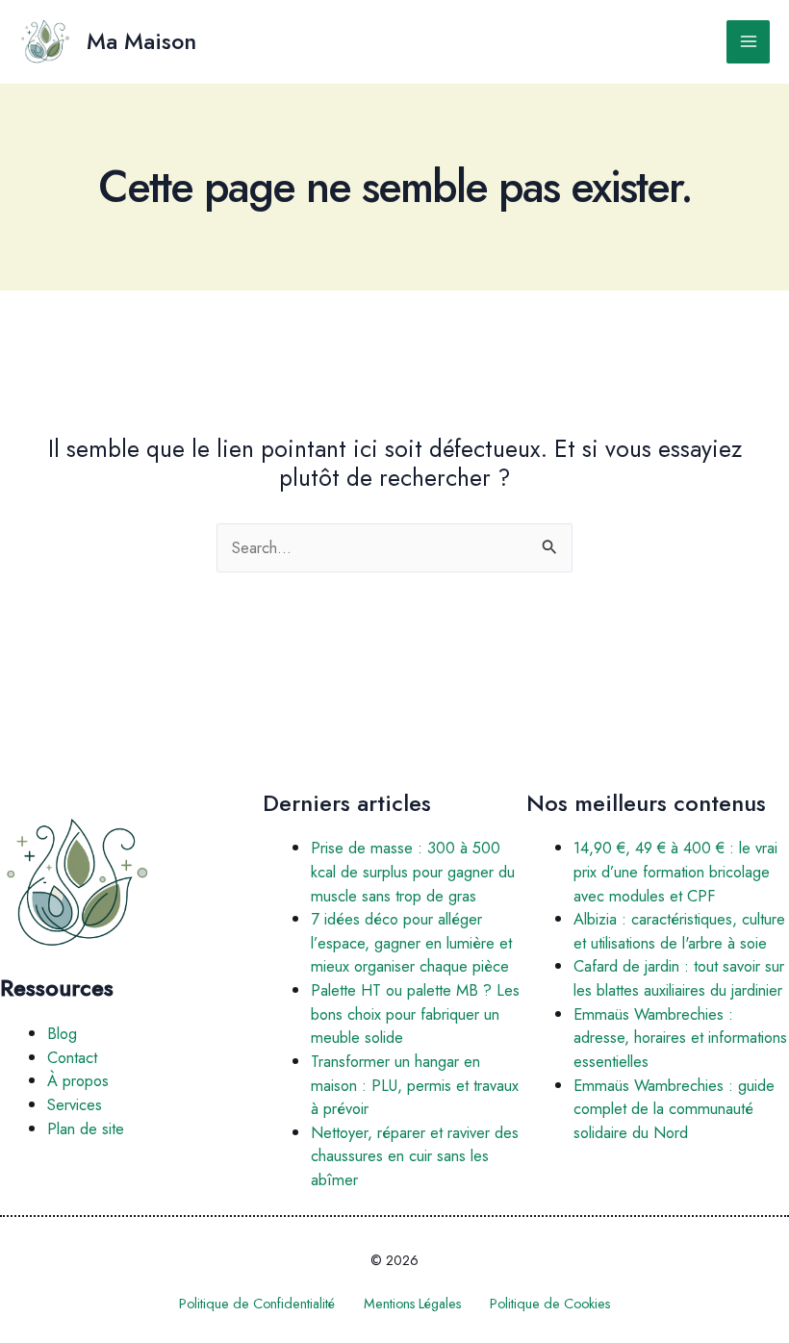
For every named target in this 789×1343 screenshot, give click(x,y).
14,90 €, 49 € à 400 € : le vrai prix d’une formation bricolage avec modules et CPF (675, 871)
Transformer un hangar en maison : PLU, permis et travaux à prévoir (415, 1085)
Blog (62, 1033)
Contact (72, 1057)
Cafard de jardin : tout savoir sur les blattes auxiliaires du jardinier (678, 977)
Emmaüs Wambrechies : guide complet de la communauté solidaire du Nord (674, 1109)
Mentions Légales (412, 1303)
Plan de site (85, 1128)
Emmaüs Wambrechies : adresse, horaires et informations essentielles (680, 1037)
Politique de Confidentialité (257, 1303)
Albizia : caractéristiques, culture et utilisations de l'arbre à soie (679, 930)
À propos (78, 1080)
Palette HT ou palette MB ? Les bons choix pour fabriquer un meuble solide (415, 1013)
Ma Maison (141, 41)
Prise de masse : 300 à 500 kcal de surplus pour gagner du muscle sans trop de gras (413, 871)
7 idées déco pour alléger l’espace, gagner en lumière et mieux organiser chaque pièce (411, 942)
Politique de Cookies (550, 1303)
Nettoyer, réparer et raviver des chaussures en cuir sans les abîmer (415, 1156)
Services (74, 1104)
